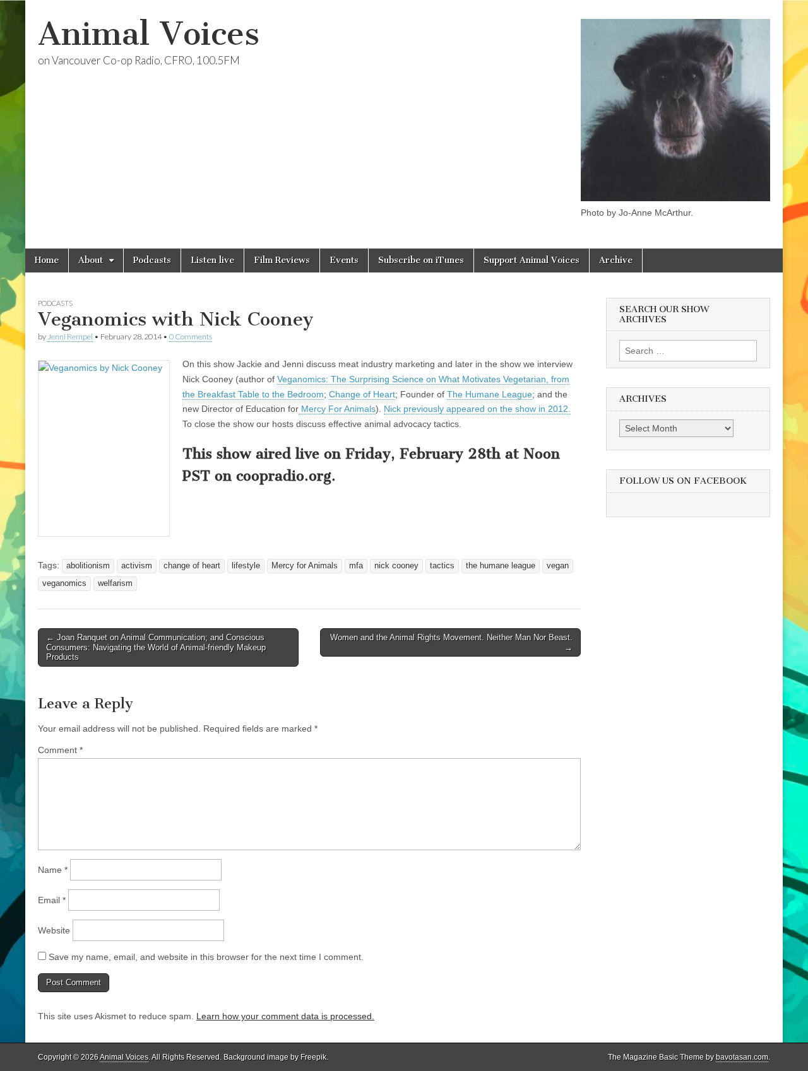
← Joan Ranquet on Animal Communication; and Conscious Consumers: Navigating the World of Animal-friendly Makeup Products (156, 647)
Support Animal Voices (531, 260)
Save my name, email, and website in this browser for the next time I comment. (206, 957)
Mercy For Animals (337, 409)
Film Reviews (282, 260)
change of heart (191, 565)
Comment (60, 750)
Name (53, 870)
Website (54, 930)
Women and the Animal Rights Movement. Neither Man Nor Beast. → (451, 642)
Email (52, 900)
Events (344, 260)
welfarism (115, 583)
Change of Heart (362, 394)
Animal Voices (148, 34)
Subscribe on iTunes (421, 260)
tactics (442, 565)
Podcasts (152, 260)
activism (136, 565)
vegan (558, 565)
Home (47, 260)
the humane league (500, 565)
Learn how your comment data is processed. (285, 1016)
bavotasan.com (742, 1057)
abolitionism (88, 565)
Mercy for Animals (304, 565)
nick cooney (396, 565)
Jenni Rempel (70, 336)
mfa (356, 565)
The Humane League (489, 394)
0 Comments (190, 336)
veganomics (64, 583)
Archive (616, 260)
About (90, 260)
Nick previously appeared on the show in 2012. (477, 409)
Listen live (212, 260)
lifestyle (246, 565)
